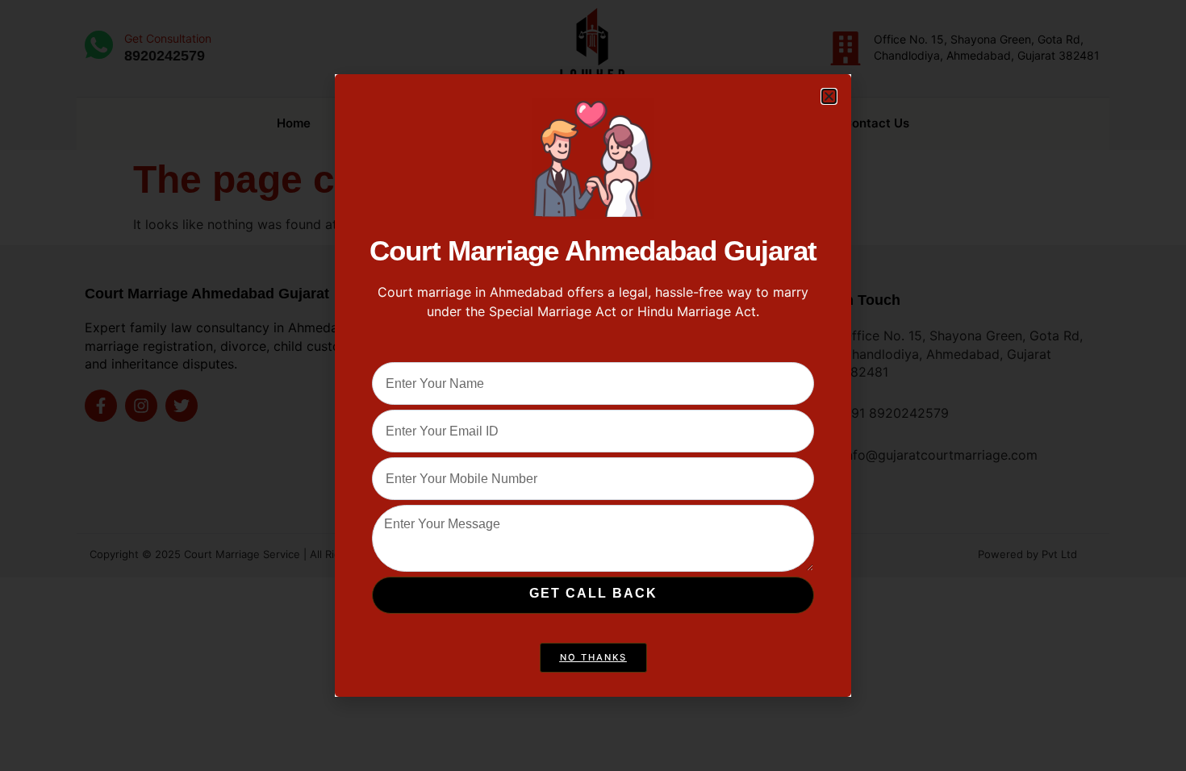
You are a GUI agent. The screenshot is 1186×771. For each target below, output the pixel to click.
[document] (593, 385)
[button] (829, 96)
